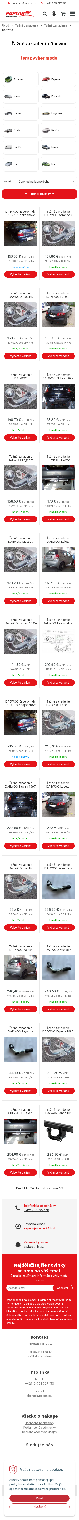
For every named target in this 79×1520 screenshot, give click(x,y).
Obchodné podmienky (39, 1423)
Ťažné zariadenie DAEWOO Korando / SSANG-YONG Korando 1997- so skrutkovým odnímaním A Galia (58, 215)
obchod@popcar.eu (24, 3)
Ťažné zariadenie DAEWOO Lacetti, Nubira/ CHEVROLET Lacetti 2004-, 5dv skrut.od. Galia (58, 297)
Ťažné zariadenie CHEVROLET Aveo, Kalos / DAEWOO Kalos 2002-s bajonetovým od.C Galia (21, 1113)
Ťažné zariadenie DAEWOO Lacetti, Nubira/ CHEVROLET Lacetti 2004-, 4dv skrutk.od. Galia (21, 297)
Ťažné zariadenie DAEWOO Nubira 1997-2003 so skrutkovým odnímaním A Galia (58, 378)
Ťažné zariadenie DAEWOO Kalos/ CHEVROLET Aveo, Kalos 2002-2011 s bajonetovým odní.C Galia (20, 950)
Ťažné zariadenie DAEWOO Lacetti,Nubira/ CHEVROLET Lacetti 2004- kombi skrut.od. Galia (20, 378)
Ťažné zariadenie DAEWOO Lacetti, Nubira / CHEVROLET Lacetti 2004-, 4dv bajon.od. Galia (58, 705)
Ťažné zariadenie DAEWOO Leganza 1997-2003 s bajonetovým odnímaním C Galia (20, 1031)
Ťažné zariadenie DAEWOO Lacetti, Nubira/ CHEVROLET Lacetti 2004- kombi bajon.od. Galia (21, 868)
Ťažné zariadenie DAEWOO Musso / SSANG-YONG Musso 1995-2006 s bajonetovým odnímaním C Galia (58, 950)
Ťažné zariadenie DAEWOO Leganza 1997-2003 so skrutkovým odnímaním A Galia (21, 460)
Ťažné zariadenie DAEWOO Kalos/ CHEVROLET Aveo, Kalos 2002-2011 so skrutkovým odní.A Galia (58, 541)
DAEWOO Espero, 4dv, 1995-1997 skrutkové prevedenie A (20, 215)
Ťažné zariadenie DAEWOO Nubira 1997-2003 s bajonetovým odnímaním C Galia (21, 786)
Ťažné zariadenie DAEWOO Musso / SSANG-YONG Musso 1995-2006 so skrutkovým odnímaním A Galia (21, 541)
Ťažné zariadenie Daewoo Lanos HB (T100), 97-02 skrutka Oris (58, 1113)
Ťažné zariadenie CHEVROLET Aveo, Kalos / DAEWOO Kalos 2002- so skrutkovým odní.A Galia (58, 460)
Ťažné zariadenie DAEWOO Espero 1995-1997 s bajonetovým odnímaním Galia (58, 1031)
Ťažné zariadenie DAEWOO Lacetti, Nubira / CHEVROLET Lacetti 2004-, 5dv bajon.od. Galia (58, 786)
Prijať (39, 1498)
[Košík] (63, 14)
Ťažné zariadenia (26, 25)
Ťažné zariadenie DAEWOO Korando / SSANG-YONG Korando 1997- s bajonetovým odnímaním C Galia (58, 868)
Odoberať (62, 1287)
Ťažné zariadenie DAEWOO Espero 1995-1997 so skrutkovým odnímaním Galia (21, 623)
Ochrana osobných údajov (39, 1432)
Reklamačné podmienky (39, 1427)
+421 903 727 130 (56, 3)
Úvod (5, 25)
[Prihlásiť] (54, 14)
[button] (44, 14)
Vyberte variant (21, 274)
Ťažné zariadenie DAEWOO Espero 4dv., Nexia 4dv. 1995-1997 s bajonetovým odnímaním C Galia (58, 623)
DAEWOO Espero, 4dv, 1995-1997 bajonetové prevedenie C (20, 705)
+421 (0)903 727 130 (39, 1384)
